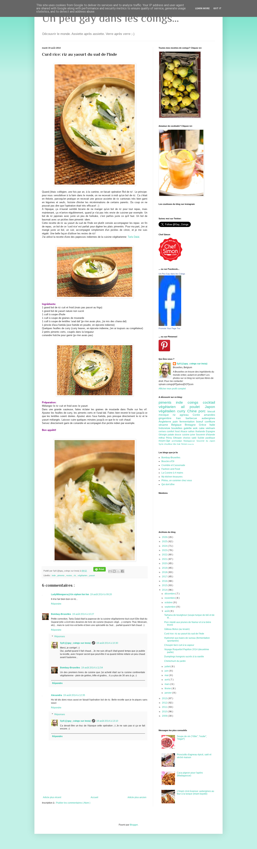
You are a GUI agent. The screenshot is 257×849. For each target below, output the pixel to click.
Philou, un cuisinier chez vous (176, 480)
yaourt (92, 575)
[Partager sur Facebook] (122, 571)
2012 (165, 702)
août (167, 611)
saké (195, 438)
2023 (165, 550)
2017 (165, 576)
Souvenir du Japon (205, 441)
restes (69, 575)
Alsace (184, 431)
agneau (186, 414)
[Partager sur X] (118, 571)
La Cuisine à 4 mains (172, 472)
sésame (165, 424)
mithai (162, 438)
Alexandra (56, 695)
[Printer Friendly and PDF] (99, 571)
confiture (210, 421)
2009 (165, 716)
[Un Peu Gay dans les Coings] (170, 325)
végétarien (83, 575)
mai (167, 675)
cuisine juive (189, 434)
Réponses (59, 636)
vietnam (210, 428)
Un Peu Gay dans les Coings (172, 274)
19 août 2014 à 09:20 (101, 594)
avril (167, 679)
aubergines (208, 418)
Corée (198, 414)
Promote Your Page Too (169, 328)
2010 (165, 711)
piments (61, 575)
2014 (165, 590)
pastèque (210, 438)
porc (203, 411)
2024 (165, 546)
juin (167, 671)
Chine (193, 411)
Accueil (94, 797)
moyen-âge (165, 441)
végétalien (168, 411)
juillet (168, 666)
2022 (165, 554)
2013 (165, 698)
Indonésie (165, 428)
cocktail (209, 402)
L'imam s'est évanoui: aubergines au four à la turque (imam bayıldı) (195, 792)
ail (185, 407)
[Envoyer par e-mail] (110, 571)
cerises (163, 431)
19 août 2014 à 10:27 (83, 614)
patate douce (175, 434)
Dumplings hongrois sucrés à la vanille (184, 656)
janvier (168, 692)
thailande (200, 431)
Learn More (202, 8)
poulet (197, 407)
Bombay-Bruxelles (61, 614)
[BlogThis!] (114, 571)
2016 (165, 581)
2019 (165, 568)
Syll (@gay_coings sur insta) (75, 643)
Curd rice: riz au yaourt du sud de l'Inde (184, 633)
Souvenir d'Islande (205, 434)
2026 (165, 537)
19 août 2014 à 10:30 (107, 643)
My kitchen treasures (171, 476)
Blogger (134, 824)
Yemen (184, 444)
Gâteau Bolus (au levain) (177, 629)
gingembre (167, 418)
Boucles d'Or (167, 461)
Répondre (56, 603)
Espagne (210, 431)
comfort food (173, 431)
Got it (217, 8)
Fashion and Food (170, 469)
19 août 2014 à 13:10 (107, 721)
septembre (170, 606)
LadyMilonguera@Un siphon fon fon (70, 594)
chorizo (187, 438)
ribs (175, 444)
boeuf (200, 421)
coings (195, 402)
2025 (165, 541)
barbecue (194, 418)
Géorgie (163, 434)
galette (188, 428)
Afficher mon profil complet (172, 388)
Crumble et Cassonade (173, 465)
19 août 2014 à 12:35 (74, 695)
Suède (201, 438)
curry (182, 411)
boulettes (177, 428)
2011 (165, 707)
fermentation (187, 421)
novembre (170, 598)
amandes (209, 414)
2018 (165, 572)
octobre (169, 602)
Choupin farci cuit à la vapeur (179, 645)
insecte (191, 444)
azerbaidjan (177, 441)
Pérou (169, 438)
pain (176, 421)
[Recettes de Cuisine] (170, 260)
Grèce (204, 424)
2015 (165, 585)
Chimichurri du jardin (175, 661)
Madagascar (189, 441)
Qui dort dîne (168, 484)
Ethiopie (178, 438)
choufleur (168, 444)
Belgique (178, 424)
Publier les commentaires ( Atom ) (73, 802)
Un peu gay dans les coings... (110, 18)
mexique (166, 414)
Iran (181, 418)
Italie (212, 424)
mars (167, 684)
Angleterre (166, 421)
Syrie (161, 444)
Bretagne (192, 424)
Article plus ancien (137, 797)
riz (75, 575)
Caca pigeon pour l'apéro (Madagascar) (190, 774)
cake (202, 428)
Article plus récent (52, 797)
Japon (210, 407)
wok (196, 428)
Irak (179, 444)
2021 (165, 559)
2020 (165, 563)
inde (54, 575)
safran (191, 431)
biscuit (211, 411)
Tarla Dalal (133, 236)
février (168, 688)
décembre (170, 593)
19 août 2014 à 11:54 (92, 667)
